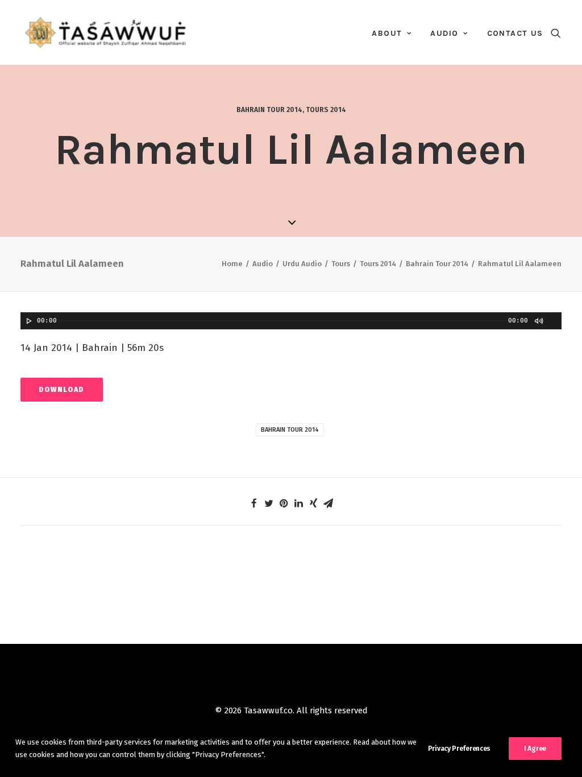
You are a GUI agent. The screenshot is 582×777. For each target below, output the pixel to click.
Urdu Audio (302, 263)
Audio (444, 33)
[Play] (27, 320)
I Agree (535, 749)
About (387, 33)
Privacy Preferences (459, 749)
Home (232, 263)
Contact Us (515, 33)
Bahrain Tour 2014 (269, 110)
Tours (340, 263)
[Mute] (538, 320)
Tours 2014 (326, 110)
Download (62, 390)
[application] (291, 320)
